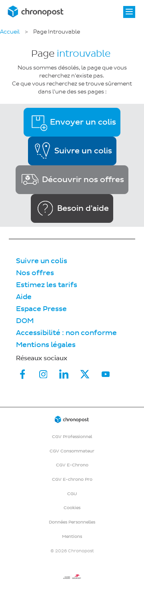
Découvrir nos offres (83, 179)
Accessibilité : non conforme (66, 332)
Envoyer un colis (83, 122)
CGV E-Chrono (72, 465)
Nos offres (35, 273)
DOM (25, 320)
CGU (72, 493)
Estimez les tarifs (46, 285)
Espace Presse (41, 308)
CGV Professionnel (72, 436)
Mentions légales (46, 344)
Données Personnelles (72, 522)
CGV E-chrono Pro (72, 479)
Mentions (72, 536)
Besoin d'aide (83, 208)
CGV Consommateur (72, 451)
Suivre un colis (83, 151)
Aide (24, 296)
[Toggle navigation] (129, 12)
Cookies (72, 507)
